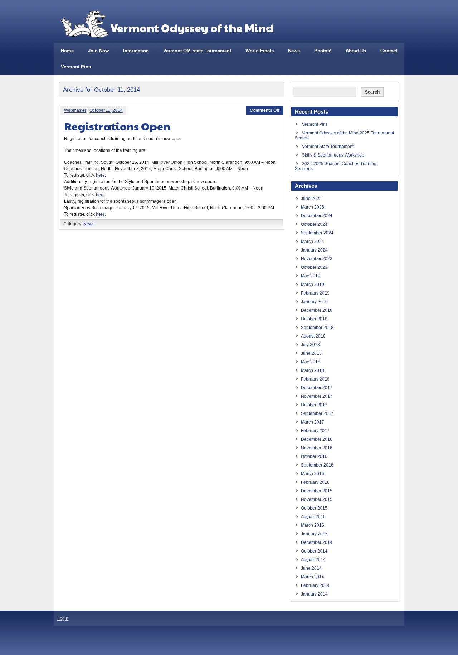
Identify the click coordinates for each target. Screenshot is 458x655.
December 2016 (316, 439)
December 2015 (316, 490)
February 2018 (315, 379)
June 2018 (311, 353)
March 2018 (312, 370)
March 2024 (312, 241)
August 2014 (313, 559)
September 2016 (317, 465)
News (294, 50)
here (100, 175)
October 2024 (314, 224)
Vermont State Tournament (328, 146)
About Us (356, 50)
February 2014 (315, 585)
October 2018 (314, 318)
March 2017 (312, 422)
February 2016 (315, 482)
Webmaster (75, 110)
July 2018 (310, 344)
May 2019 (310, 275)
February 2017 (315, 430)
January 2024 (314, 250)
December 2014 (316, 542)
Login (62, 618)
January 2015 (314, 533)
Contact (388, 50)
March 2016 (312, 473)
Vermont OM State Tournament (197, 50)
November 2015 (316, 499)
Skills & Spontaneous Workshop (333, 155)
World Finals (259, 50)
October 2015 (314, 508)
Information (136, 50)
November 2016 (316, 447)
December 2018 (316, 310)
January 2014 (314, 594)
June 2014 (311, 568)
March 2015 (312, 525)
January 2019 (314, 301)
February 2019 (315, 293)
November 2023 (316, 258)
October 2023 (314, 267)
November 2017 (316, 396)
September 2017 (317, 413)
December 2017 (316, 387)
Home (67, 50)
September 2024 (317, 232)
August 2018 (313, 336)
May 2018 (310, 361)
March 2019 (312, 284)
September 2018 (317, 327)
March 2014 (312, 576)
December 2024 (316, 215)
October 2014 (314, 551)
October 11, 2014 (106, 110)
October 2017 (314, 404)
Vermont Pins (76, 67)
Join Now (98, 50)
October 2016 (314, 456)
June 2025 (311, 198)
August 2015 (313, 516)
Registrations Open (117, 126)
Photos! (322, 50)
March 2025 (312, 207)
